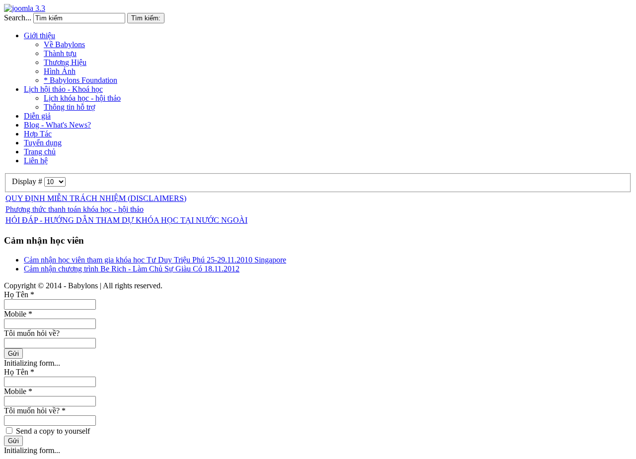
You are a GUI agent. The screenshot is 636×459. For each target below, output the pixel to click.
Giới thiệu (39, 35)
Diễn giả (37, 116)
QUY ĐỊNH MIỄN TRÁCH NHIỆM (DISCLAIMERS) (95, 198)
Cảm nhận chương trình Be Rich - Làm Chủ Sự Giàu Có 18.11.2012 (131, 268)
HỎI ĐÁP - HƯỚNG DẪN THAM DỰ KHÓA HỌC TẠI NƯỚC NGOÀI (126, 220)
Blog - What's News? (57, 125)
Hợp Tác (38, 134)
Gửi (13, 353)
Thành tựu (60, 53)
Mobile (18, 314)
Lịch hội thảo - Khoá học (63, 89)
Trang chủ (40, 151)
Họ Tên (19, 294)
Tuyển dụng (43, 142)
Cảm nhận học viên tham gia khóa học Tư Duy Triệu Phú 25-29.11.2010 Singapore (155, 260)
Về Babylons (64, 44)
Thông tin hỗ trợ (69, 107)
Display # (28, 181)
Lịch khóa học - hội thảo (82, 98)
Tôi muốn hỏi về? (32, 333)
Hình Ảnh (60, 71)
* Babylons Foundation (80, 80)
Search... (17, 17)
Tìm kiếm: (145, 18)
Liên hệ (36, 160)
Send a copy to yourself (53, 431)
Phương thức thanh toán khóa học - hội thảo (74, 209)
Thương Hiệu (65, 62)
